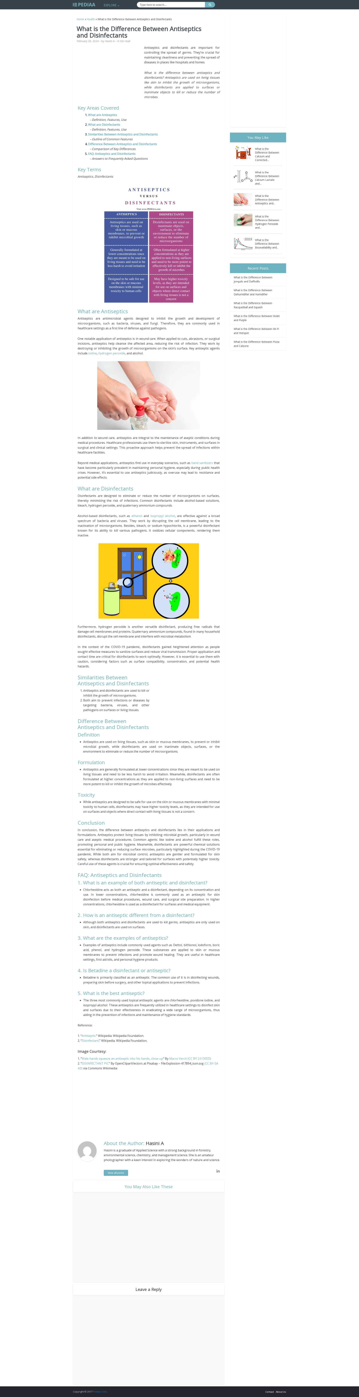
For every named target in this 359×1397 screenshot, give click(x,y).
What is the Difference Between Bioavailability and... (267, 243)
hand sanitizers (202, 463)
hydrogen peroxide (111, 353)
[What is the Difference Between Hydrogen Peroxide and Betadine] (244, 220)
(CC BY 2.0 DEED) (199, 1058)
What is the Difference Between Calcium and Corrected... (267, 154)
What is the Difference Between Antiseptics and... (267, 199)
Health (91, 19)
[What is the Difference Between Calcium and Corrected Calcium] (244, 152)
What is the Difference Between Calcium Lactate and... (267, 178)
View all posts (116, 1173)
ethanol (136, 516)
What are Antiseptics (103, 115)
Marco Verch (178, 1058)
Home (80, 19)
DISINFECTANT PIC (95, 1063)
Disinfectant (90, 1041)
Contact (269, 1391)
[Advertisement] (110, 71)
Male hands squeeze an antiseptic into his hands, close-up (122, 1058)
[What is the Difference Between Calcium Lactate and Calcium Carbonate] (244, 176)
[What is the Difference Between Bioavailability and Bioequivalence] (244, 243)
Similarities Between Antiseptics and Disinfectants (123, 134)
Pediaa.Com (100, 1391)
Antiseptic (89, 1036)
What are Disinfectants (104, 125)
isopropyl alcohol (162, 516)
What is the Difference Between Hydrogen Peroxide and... (267, 222)
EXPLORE (110, 5)
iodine (92, 353)
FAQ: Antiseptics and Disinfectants (112, 154)
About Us (281, 1391)
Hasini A (110, 41)
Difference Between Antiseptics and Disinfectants (122, 144)
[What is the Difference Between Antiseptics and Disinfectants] (244, 199)
